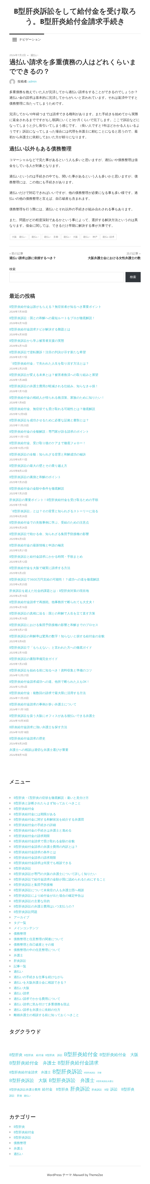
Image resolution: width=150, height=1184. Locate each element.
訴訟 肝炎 (15, 1096)
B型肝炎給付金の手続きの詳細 (35, 825)
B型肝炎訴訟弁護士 (105, 1081)
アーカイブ (21, 917)
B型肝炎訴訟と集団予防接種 (33, 884)
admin (32, 81)
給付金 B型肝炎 (55, 1089)
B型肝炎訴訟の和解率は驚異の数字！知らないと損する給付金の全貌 (56, 636)
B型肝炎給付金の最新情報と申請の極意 (36, 545)
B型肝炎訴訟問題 (25, 911)
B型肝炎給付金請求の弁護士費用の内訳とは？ (46, 846)
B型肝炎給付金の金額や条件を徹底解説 (36, 488)
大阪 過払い (19, 237)
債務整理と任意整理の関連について (38, 939)
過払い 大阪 (70, 237)
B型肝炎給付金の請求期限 (32, 836)
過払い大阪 (21, 988)
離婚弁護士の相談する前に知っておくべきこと (46, 1015)
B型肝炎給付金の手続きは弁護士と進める (43, 830)
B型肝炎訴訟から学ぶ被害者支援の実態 (36, 340)
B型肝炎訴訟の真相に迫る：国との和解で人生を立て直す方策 (52, 613)
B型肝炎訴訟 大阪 (28, 1080)
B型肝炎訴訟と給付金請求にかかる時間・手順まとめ (46, 556)
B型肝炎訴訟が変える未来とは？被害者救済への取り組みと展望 (53, 374)
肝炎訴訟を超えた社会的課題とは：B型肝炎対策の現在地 (49, 590)
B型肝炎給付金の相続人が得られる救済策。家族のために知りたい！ (56, 397)
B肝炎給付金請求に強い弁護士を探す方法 (38, 727)
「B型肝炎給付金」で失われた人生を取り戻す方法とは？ (49, 363)
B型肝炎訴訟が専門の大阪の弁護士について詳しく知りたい (55, 873)
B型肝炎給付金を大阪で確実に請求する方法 (39, 568)
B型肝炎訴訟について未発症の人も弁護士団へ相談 (49, 890)
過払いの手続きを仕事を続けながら (38, 977)
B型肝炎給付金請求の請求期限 (35, 857)
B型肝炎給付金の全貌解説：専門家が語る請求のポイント (49, 431)
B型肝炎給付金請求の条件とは (35, 852)
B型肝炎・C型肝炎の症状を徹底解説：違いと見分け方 (51, 797)
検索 (12, 269)
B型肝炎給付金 (24, 808)
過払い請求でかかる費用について (37, 998)
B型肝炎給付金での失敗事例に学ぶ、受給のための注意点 (49, 522)
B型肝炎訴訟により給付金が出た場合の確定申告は (49, 895)
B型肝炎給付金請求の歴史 (27, 738)
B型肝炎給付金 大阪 (119, 1054)
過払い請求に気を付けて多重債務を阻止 (42, 1004)
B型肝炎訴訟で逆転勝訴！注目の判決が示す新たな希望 (47, 352)
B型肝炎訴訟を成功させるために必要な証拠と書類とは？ (49, 420)
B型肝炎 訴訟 (53, 1055)
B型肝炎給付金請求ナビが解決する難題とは (39, 329)
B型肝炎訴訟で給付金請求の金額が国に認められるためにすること (60, 879)
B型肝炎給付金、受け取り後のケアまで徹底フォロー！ (47, 443)
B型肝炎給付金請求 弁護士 (30, 1072)
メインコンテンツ (26, 928)
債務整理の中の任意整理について (37, 949)
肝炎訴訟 (20, 960)
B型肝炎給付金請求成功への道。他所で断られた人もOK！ (49, 681)
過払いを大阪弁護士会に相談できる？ (40, 982)
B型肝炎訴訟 (22, 868)
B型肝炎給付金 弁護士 (32, 1063)
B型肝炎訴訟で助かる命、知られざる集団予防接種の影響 (49, 534)
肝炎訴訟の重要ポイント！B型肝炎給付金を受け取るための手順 (53, 499)
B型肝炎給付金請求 (78, 1062)
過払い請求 (108, 237)
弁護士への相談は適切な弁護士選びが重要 (38, 749)
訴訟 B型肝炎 (122, 1089)
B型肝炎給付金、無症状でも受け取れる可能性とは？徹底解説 (52, 409)
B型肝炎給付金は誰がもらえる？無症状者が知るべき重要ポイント (55, 306)
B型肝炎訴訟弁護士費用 (24, 1089)
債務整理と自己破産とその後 (34, 944)
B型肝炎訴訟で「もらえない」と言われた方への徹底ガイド (50, 647)
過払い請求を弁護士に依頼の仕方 (37, 1009)
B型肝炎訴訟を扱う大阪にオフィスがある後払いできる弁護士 (52, 715)
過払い (34, 55)
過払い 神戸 (90, 237)
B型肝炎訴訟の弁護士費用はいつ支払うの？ (44, 906)
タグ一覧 (20, 922)
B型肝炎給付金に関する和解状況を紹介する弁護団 (49, 819)
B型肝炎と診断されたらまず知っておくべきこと (47, 803)
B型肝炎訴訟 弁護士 (72, 1080)
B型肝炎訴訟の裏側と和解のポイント (35, 477)
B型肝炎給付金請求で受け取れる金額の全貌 (44, 841)
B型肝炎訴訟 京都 (92, 1072)
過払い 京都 (51, 237)
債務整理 (20, 933)
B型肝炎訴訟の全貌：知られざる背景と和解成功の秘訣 (47, 454)
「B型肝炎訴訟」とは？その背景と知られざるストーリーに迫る (53, 511)
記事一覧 (20, 966)
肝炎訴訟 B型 (100, 1090)
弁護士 (18, 955)
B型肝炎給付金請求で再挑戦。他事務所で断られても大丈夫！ (52, 602)
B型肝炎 (15, 1054)
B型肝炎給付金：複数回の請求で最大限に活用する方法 (47, 693)
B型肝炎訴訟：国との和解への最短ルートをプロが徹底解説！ (52, 318)
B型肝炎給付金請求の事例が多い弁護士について (42, 704)
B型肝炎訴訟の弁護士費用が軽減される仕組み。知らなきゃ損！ (53, 386)
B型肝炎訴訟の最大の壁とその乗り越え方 (38, 465)
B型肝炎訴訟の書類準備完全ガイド (33, 658)
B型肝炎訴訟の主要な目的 (32, 901)
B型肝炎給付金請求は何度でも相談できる (43, 863)
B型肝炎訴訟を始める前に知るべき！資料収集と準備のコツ (50, 670)
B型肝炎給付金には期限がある (35, 814)
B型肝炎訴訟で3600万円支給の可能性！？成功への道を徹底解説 (54, 579)
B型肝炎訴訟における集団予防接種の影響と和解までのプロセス (53, 624)
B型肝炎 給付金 (34, 1055)
